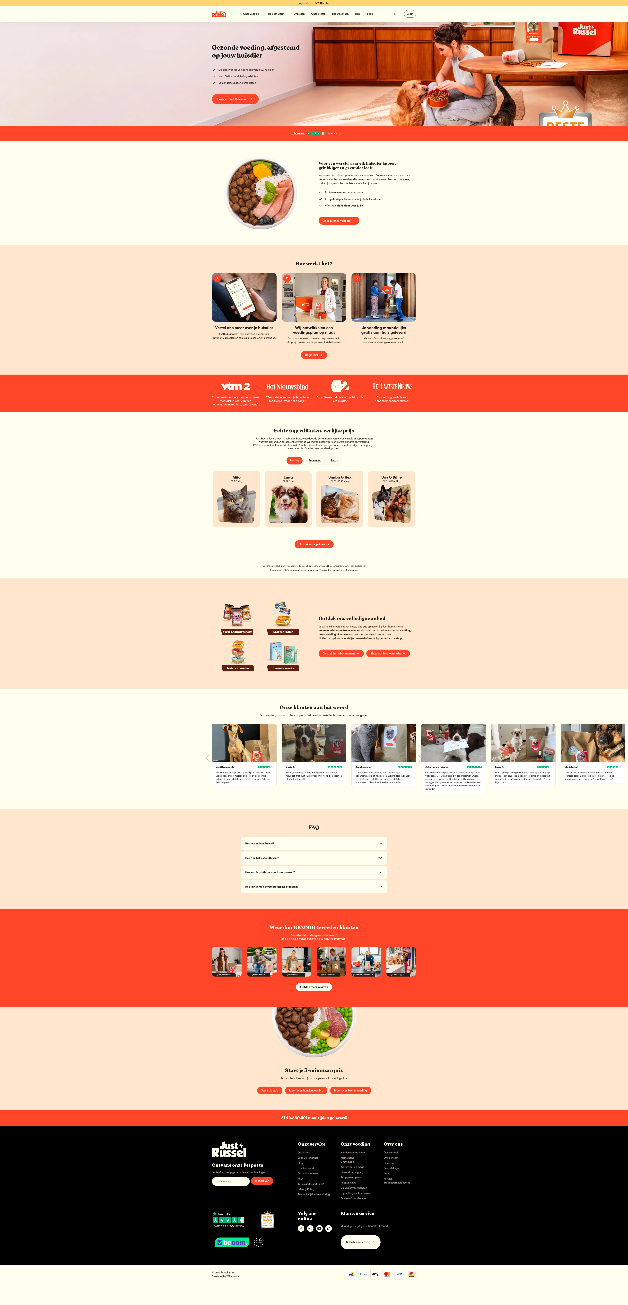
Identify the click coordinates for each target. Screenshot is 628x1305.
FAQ (300, 1178)
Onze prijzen (318, 13)
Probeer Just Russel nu (232, 99)
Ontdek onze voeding (337, 220)
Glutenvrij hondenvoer (354, 1198)
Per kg (334, 460)
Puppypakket (348, 1182)
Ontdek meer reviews (314, 987)
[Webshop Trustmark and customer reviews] (249, 1242)
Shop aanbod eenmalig (385, 653)
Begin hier (311, 355)
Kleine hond (347, 1157)
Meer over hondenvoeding (306, 1090)
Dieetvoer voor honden (354, 1187)
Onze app (299, 13)
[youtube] (319, 1228)
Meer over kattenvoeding (350, 1090)
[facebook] (301, 1228)
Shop (370, 13)
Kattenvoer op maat (352, 1167)
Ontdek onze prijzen (312, 544)
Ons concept (391, 1157)
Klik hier (324, 3)
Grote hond (347, 1161)
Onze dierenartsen (308, 1173)
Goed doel (390, 1163)
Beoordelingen (340, 13)
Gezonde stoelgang (352, 1172)
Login (410, 13)
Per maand (315, 460)
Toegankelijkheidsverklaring (314, 1194)
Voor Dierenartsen (308, 1157)
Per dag (294, 460)
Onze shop (304, 1152)
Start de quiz (269, 1090)
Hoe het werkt (306, 1168)
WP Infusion (233, 1276)
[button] (420, 758)
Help (357, 13)
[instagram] (310, 1228)
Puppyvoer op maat (352, 1177)
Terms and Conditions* (311, 1184)
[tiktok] (328, 1228)
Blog (300, 1163)
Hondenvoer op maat (353, 1152)
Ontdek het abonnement (339, 653)
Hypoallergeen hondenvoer (356, 1193)
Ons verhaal (391, 1152)
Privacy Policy (306, 1189)
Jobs (386, 1173)
